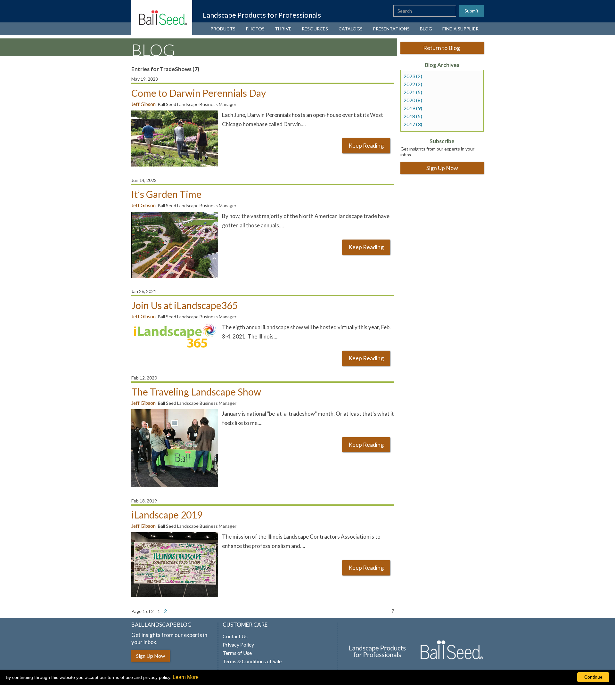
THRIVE (283, 28)
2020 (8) (413, 100)
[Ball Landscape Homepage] (161, 17)
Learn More (186, 677)
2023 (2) (413, 76)
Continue (593, 677)
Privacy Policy (238, 645)
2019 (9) (413, 108)
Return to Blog (442, 47)
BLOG (426, 28)
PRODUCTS (222, 28)
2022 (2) (413, 84)
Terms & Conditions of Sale (252, 661)
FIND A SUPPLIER (460, 28)
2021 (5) (413, 92)
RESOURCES (315, 28)
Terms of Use (237, 653)
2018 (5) (413, 116)
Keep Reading (366, 145)
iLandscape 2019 (166, 515)
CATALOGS (351, 28)
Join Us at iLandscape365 (184, 305)
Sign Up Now (442, 167)
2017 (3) (413, 124)
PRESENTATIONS (391, 28)
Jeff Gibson (143, 104)
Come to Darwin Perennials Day (198, 93)
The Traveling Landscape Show (196, 392)
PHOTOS (255, 28)
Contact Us (235, 636)
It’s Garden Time (166, 194)
